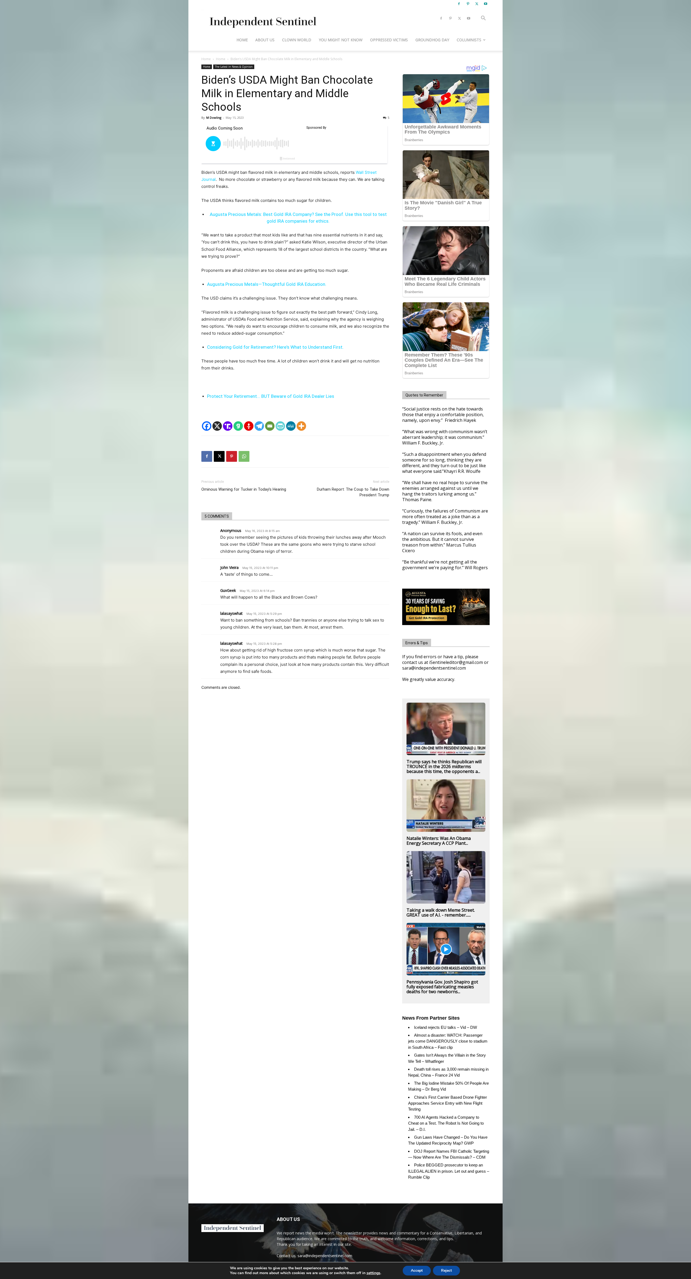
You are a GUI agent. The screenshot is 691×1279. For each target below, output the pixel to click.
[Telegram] (259, 426)
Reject (446, 1270)
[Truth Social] (227, 426)
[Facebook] (459, 4)
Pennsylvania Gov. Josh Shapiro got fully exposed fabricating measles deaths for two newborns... (442, 986)
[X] (477, 4)
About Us (265, 39)
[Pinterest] (468, 4)
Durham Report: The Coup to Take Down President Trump (353, 492)
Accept (417, 1270)
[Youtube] (486, 4)
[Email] (270, 426)
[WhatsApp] (244, 456)
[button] (483, 18)
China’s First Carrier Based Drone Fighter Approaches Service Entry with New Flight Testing (447, 1103)
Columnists (469, 39)
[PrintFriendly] (280, 426)
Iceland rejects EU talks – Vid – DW (445, 1027)
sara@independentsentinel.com (324, 1255)
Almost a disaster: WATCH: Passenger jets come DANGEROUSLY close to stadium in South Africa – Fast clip (447, 1041)
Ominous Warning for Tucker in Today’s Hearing (243, 489)
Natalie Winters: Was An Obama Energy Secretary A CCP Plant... (439, 841)
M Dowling (213, 118)
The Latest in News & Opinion (234, 67)
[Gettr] (248, 426)
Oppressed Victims (389, 39)
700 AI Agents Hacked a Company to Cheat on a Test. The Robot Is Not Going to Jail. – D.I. (446, 1123)
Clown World (296, 39)
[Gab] (238, 426)
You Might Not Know (341, 39)
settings (373, 1273)
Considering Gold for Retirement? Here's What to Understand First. (275, 347)
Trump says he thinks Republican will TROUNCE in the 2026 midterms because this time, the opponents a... (444, 766)
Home (242, 39)
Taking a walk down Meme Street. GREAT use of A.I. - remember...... (441, 912)
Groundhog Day (432, 39)
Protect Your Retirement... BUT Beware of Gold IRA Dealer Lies (270, 396)
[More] (301, 426)
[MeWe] (291, 426)
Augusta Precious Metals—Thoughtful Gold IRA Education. (266, 284)
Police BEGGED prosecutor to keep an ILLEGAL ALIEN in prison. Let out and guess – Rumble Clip (448, 1171)
